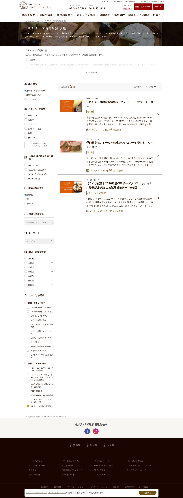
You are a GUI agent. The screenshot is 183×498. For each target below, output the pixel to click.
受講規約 (116, 487)
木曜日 (31, 272)
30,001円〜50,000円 (37, 174)
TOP (26, 21)
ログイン (127, 5)
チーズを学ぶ (36, 342)
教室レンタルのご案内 (103, 465)
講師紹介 (105, 15)
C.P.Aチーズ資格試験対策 (41, 406)
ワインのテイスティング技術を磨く (42, 325)
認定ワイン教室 (34, 129)
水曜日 (31, 267)
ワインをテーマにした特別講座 (42, 356)
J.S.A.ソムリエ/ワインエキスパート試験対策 (42, 369)
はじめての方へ (106, 1)
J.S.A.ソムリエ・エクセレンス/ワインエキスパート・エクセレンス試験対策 (42, 377)
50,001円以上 (34, 178)
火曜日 (31, 263)
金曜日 (31, 276)
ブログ (162, 1)
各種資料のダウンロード (71, 470)
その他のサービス (101, 461)
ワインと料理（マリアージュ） (41, 332)
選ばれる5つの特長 (37, 465)
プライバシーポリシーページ (36, 493)
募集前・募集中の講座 (35, 90)
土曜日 (31, 280)
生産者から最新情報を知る (41, 346)
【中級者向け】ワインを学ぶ (42, 311)
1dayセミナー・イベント (40, 350)
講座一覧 (40, 21)
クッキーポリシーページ (57, 493)
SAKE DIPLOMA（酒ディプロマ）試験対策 (42, 385)
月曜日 (31, 258)
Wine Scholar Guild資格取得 (42, 395)
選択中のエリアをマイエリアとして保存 (39, 144)
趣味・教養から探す (36, 303)
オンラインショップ (98, 487)
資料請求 (158, 6)
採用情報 (57, 487)
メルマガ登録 (153, 1)
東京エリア (33, 115)
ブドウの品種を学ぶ (38, 320)
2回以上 (29, 203)
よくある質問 (142, 1)
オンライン (33, 124)
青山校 (76, 445)
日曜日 (31, 285)
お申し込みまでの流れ (70, 461)
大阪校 (31, 120)
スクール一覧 (118, 1)
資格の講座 (63, 15)
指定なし (30, 195)
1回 (27, 199)
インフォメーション (102, 475)
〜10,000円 (33, 165)
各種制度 (32, 470)
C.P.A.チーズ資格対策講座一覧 (55, 21)
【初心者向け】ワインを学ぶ (42, 307)
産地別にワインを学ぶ (39, 316)
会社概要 (44, 487)
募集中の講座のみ (33, 95)
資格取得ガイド (68, 475)
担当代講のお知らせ (135, 461)
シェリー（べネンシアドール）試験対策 (41, 400)
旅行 (30, 133)
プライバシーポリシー (75, 487)
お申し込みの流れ (130, 1)
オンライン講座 (86, 15)
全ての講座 (31, 99)
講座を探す (29, 15)
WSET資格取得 (36, 391)
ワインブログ (99, 470)
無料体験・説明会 (142, 6)
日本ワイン (33, 137)
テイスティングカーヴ (136, 470)
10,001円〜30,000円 (37, 170)
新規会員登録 (127, 9)
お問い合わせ (34, 475)
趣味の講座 (46, 15)
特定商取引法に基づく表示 (136, 487)
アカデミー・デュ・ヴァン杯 (139, 465)
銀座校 (93, 445)
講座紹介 (32, 21)
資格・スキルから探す (37, 363)
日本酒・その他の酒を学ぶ (41, 338)
